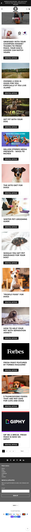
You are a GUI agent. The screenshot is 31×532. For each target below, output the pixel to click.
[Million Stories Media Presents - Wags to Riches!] (15, 139)
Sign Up (15, 495)
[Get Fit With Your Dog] (15, 107)
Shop (3, 470)
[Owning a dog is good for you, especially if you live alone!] (15, 70)
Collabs (4, 471)
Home (3, 468)
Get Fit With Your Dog (13, 120)
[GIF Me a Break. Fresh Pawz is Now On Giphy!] (15, 421)
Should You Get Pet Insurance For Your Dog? (14, 255)
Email (3, 488)
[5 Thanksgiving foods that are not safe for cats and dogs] (15, 384)
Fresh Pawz (17, 511)
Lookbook (4, 473)
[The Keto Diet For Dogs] (15, 173)
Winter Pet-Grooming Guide (15, 220)
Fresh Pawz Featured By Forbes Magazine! (15, 363)
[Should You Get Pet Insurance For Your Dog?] (15, 241)
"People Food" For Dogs (13, 295)
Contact (4, 476)
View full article (11, 58)
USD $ (14, 505)
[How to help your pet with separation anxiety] (15, 316)
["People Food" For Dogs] (15, 280)
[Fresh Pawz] (15, 9)
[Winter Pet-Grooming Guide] (15, 207)
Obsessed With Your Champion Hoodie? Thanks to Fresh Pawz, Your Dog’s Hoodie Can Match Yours (14, 47)
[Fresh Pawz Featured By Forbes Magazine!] (15, 351)
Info (3, 475)
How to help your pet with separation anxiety (14, 330)
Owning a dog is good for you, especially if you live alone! (14, 84)
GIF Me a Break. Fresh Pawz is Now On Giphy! (15, 437)
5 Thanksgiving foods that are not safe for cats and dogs (15, 398)
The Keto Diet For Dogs (13, 186)
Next (22, 451)
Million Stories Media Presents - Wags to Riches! (15, 151)
